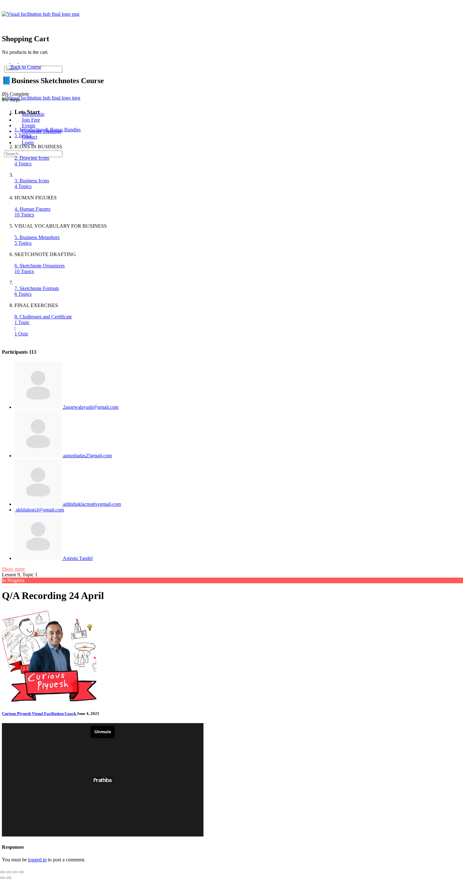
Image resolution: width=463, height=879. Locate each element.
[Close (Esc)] (21, 872)
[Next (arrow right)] (8, 878)
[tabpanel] (153, 780)
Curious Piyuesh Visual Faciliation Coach (39, 713)
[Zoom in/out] (2, 872)
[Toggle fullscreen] (8, 872)
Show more (13, 569)
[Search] (5, 19)
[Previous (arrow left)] (2, 878)
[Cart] (5, 25)
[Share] (15, 872)
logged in (37, 859)
